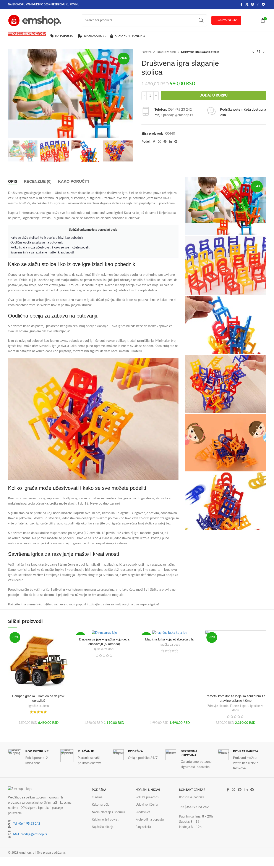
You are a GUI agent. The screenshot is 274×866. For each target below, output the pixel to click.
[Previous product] (253, 52)
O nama (97, 797)
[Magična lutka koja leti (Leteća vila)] (170, 633)
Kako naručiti (101, 804)
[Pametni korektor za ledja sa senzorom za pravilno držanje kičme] (235, 661)
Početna (146, 52)
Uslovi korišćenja (147, 804)
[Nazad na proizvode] (258, 52)
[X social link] (247, 5)
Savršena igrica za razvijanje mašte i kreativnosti (42, 252)
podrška (99, 790)
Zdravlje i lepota (218, 706)
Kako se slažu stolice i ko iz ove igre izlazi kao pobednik (46, 237)
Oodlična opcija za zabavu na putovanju (36, 242)
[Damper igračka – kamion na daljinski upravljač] (38, 661)
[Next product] (263, 52)
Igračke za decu (166, 52)
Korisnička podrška (191, 797)
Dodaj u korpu (213, 95)
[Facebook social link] (241, 5)
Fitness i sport (239, 706)
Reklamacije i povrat (105, 819)
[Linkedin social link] (258, 5)
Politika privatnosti (148, 797)
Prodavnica (143, 812)
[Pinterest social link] (252, 5)
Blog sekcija (143, 827)
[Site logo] (35, 20)
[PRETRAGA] (201, 20)
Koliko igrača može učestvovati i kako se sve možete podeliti (50, 247)
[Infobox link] (32, 757)
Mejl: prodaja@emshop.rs (30, 834)
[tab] (12, 181)
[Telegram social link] (263, 5)
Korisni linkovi (148, 790)
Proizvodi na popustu (150, 819)
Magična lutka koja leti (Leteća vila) (170, 639)
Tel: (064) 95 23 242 (26, 823)
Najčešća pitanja (102, 827)
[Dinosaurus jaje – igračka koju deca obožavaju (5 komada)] (104, 633)
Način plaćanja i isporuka (108, 812)
